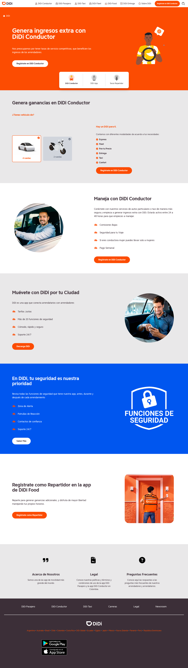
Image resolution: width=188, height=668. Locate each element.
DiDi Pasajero (28, 606)
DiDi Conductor (59, 606)
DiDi (8, 16)
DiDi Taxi (87, 606)
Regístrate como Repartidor (29, 515)
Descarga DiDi (23, 346)
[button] (167, 3)
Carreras (112, 606)
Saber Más (21, 441)
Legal (136, 606)
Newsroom (161, 606)
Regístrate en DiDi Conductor (167, 3)
